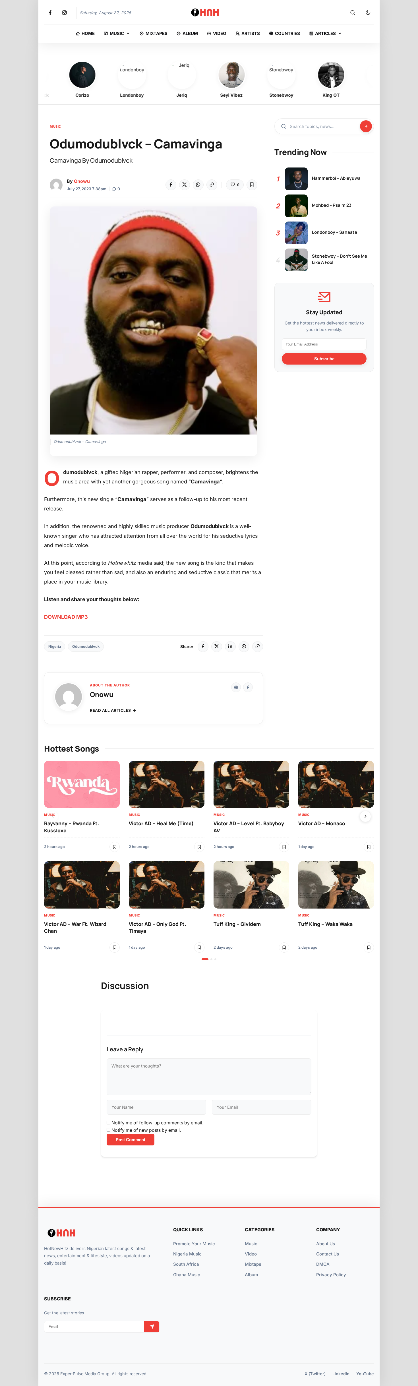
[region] (209, 860)
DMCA (323, 1264)
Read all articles (110, 710)
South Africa (186, 1264)
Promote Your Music (194, 1243)
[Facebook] (170, 184)
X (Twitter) (315, 1373)
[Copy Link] (211, 184)
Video (251, 1254)
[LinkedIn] (230, 646)
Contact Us (327, 1254)
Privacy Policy (331, 1274)
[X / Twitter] (216, 646)
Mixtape (253, 1264)
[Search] (353, 13)
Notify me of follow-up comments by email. (157, 1123)
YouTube (365, 1373)
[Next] (365, 816)
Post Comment (130, 1139)
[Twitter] (184, 184)
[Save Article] (252, 184)
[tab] (205, 959)
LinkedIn (340, 1373)
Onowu (82, 181)
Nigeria (54, 646)
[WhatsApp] (198, 184)
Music (55, 127)
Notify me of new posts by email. (146, 1130)
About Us (325, 1243)
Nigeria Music (187, 1254)
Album (251, 1274)
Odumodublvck (86, 646)
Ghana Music (186, 1274)
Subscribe (324, 358)
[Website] (236, 687)
